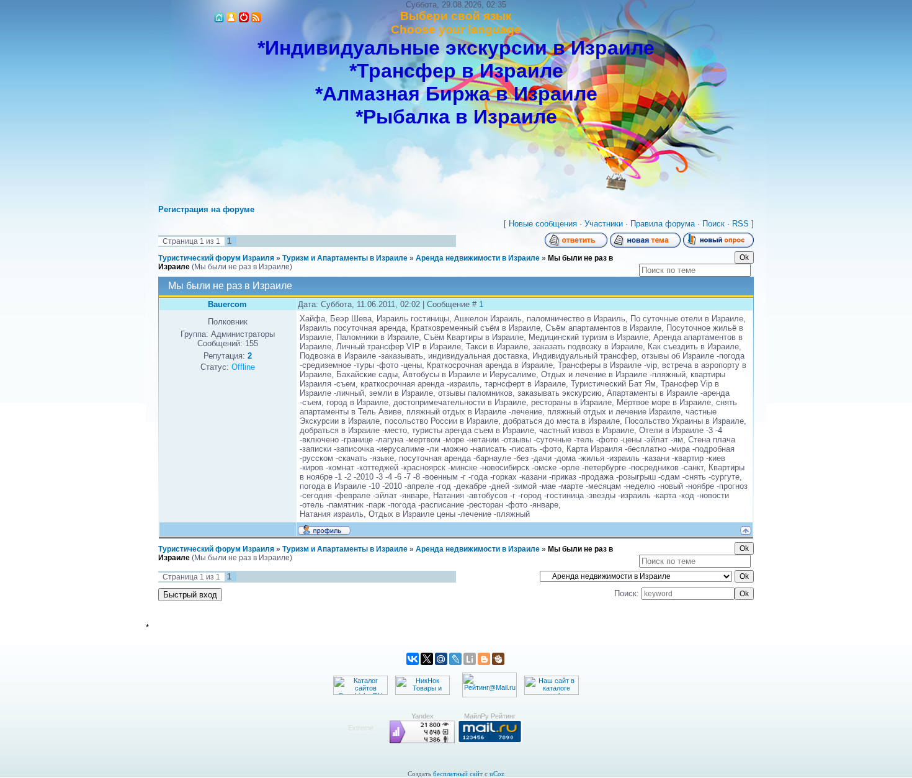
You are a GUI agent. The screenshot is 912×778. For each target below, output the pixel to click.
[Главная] (219, 17)
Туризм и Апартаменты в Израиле (345, 258)
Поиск (713, 223)
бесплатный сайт (458, 774)
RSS (256, 17)
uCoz (497, 774)
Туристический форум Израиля (216, 258)
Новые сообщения (543, 223)
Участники (603, 223)
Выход (244, 17)
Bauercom (227, 304)
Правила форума (662, 223)
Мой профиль (231, 17)
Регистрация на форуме (206, 209)
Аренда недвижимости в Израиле (478, 258)
